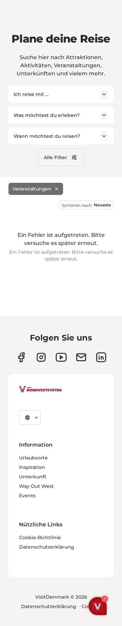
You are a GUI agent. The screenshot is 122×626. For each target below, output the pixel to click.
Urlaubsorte (33, 458)
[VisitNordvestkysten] (40, 389)
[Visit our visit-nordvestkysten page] (101, 357)
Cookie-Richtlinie (40, 537)
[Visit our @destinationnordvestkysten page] (61, 357)
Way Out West (36, 486)
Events (27, 496)
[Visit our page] (21, 357)
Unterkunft (32, 477)
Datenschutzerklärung (46, 547)
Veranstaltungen (32, 189)
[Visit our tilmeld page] (81, 357)
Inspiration (32, 467)
